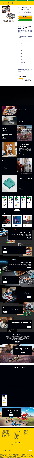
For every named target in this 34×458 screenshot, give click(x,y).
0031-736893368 (17, 435)
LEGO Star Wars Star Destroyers (27, 294)
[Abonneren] (22, 444)
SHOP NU (21, 121)
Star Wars (8, 132)
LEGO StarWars (21, 148)
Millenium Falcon (4, 134)
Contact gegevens (26, 430)
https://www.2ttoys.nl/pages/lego (15, 386)
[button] (1, 3)
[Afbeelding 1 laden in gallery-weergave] (4, 21)
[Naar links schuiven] (2, 21)
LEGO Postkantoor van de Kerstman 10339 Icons (4, 401)
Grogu (28, 337)
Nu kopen (25, 18)
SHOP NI (5, 311)
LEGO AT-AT (11, 162)
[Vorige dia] (15, 364)
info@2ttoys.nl (16, 436)
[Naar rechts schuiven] (14, 21)
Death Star (7, 134)
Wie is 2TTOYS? (26, 434)
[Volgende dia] (18, 364)
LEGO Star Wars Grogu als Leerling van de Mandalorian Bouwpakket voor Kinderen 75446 (10, 203)
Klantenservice (25, 433)
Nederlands (28, 0)
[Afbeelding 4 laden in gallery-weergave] (12, 21)
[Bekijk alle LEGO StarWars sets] (26, 28)
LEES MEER (17, 341)
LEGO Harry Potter (15, 225)
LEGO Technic (4, 225)
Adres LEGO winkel (26, 432)
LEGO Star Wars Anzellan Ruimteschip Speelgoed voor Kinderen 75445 (17, 203)
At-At (10, 279)
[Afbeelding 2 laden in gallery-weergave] (7, 21)
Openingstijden (26, 431)
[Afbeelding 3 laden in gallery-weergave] (10, 21)
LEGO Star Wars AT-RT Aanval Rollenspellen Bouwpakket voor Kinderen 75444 (23, 203)
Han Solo (22, 337)
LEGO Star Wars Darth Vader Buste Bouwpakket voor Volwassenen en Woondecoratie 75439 (29, 203)
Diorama (20, 309)
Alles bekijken (17, 210)
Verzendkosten (24, 12)
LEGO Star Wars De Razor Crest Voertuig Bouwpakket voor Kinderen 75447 (4, 203)
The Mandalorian (26, 337)
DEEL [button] (19, 73)
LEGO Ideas (24, 225)
